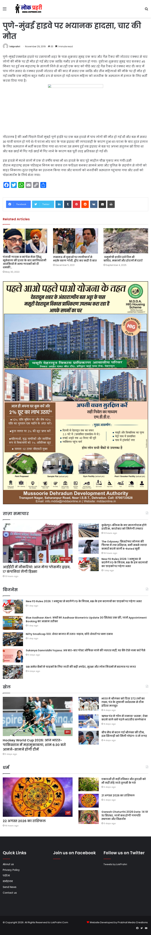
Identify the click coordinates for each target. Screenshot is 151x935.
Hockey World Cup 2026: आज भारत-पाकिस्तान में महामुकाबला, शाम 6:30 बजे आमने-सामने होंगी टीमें (34, 745)
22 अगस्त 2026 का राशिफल (24, 821)
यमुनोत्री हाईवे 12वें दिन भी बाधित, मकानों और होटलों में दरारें (123, 258)
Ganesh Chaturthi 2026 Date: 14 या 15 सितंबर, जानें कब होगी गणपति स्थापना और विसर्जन (124, 815)
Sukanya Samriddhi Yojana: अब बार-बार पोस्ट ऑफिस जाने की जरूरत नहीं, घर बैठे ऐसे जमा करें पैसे (85, 650)
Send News (9, 887)
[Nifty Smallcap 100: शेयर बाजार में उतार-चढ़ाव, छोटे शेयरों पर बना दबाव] (13, 639)
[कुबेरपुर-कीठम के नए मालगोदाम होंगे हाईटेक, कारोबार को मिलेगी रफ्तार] (88, 530)
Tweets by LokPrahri (115, 864)
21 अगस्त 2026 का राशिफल (118, 795)
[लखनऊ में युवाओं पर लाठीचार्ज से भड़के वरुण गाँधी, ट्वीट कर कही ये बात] (75, 240)
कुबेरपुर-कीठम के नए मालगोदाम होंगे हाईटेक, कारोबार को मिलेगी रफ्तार (124, 527)
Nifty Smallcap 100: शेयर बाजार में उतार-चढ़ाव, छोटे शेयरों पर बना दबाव (69, 634)
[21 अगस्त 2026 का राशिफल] (88, 801)
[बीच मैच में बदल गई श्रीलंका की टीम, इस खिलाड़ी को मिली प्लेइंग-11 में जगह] (88, 738)
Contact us (10, 893)
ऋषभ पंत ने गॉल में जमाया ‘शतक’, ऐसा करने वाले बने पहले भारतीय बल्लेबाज (124, 718)
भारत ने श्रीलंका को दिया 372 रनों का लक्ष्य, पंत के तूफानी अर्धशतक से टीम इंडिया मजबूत (123, 702)
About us (8, 864)
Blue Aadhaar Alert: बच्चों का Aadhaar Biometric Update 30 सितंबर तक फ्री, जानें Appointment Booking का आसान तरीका (86, 619)
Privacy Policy (11, 870)
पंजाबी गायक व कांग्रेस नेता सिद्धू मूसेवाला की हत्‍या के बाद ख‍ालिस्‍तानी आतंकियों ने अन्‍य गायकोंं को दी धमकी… (24, 262)
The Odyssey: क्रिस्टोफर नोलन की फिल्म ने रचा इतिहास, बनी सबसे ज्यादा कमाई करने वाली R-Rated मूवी (124, 545)
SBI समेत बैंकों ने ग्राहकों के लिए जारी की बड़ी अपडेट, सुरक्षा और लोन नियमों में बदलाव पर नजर (81, 667)
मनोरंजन (8, 881)
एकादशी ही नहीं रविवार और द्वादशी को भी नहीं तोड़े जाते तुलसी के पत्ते (123, 781)
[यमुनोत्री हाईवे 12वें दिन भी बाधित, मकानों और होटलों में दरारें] (125, 240)
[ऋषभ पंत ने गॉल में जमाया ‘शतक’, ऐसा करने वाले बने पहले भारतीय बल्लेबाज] (88, 721)
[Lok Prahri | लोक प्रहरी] (29, 9)
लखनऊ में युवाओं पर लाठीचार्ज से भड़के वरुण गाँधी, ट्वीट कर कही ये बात (75, 258)
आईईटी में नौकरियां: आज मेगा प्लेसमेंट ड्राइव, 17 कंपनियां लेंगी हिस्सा (37, 569)
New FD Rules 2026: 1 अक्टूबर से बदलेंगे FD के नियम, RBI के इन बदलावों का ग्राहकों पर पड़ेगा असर (124, 562)
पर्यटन (6, 875)
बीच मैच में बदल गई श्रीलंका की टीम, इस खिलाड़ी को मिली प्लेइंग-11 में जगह (124, 734)
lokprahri (14, 46)
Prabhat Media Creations (133, 922)
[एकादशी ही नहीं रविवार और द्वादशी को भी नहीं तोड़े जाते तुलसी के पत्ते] (88, 784)
